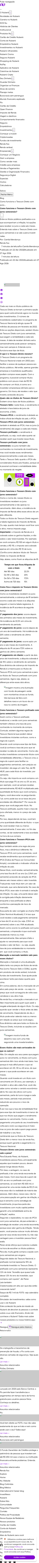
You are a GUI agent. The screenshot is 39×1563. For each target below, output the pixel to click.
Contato (3, 1511)
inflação (17, 418)
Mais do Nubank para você (12, 1535)
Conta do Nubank (8, 1528)
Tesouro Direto (6, 310)
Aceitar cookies (19, 1557)
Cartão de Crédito (8, 1525)
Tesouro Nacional (7, 1146)
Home (3, 1477)
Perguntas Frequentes (9, 1508)
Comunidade (6, 1504)
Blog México (5, 1487)
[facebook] (1, 271)
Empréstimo (5, 1532)
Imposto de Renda (8, 511)
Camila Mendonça (12, 239)
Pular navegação (7, 2)
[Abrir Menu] (1, 9)
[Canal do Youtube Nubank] (15, 1562)
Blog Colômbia (6, 1484)
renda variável (21, 972)
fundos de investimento (10, 975)
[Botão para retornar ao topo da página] (1, 1323)
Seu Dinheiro (8, 1368)
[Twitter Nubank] (10, 1562)
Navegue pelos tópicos (21, 1327)
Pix (1, 1368)
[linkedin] (1, 267)
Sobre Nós (4, 1501)
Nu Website (5, 1481)
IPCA (22, 425)
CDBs (26, 969)
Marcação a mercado (9, 962)
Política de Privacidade (10, 1515)
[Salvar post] (2, 215)
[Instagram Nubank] (1, 1562)
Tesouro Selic (16, 969)
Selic (14, 412)
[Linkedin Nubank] (5, 1562)
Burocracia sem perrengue (12, 1440)
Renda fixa (4, 243)
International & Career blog (12, 1491)
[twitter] (1, 275)
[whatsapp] (1, 279)
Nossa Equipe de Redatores (12, 1518)
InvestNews (5, 1494)
